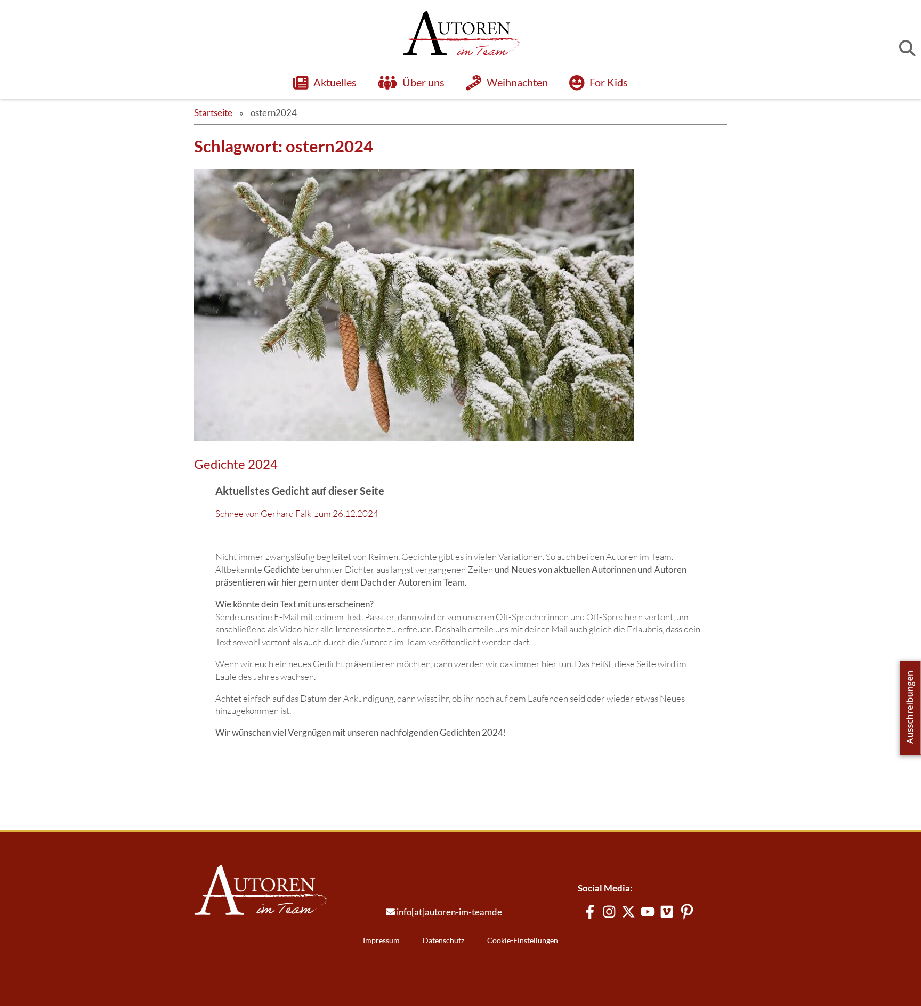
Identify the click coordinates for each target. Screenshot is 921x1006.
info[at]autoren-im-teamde (449, 912)
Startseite (213, 112)
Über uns (423, 82)
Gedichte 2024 (236, 464)
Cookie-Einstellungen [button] (522, 940)
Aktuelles (335, 82)
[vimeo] (667, 912)
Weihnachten (517, 82)
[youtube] (648, 912)
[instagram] (609, 912)
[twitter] (628, 912)
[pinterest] (687, 912)
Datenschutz (443, 940)
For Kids (608, 82)
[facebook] (590, 912)
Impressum (381, 940)
